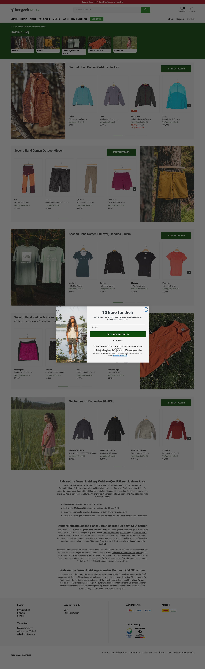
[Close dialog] (146, 309)
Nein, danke (118, 341)
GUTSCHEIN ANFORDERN (118, 334)
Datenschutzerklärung (120, 356)
